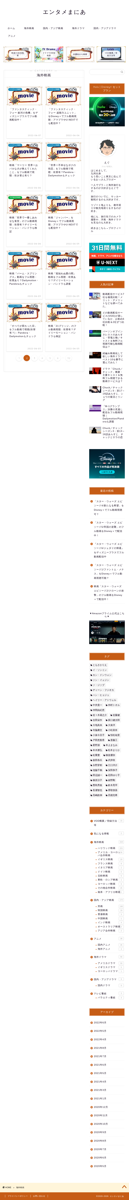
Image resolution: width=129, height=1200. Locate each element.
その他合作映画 (110, 888)
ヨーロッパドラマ (110, 971)
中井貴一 (97, 705)
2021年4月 (100, 1081)
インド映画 (110, 922)
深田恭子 (112, 770)
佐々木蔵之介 (100, 715)
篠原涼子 (97, 780)
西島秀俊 (97, 785)
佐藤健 (116, 715)
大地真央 (97, 725)
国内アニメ (110, 945)
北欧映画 (110, 875)
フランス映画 (110, 863)
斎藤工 (113, 740)
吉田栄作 (97, 720)
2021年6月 (100, 1065)
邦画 (110, 906)
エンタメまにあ (64, 11)
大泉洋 (111, 725)
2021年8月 (100, 1048)
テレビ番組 (108, 993)
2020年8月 (100, 1141)
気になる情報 (108, 833)
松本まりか (114, 750)
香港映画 (110, 914)
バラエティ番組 (110, 997)
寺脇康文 (97, 730)
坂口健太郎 (114, 720)
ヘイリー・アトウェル (104, 700)
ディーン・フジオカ (103, 690)
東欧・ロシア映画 (110, 879)
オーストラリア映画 (110, 926)
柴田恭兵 (97, 760)
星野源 (96, 745)
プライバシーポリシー (18, 1196)
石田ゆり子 (114, 775)
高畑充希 (112, 795)
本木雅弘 (97, 750)
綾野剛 (111, 780)
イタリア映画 (110, 867)
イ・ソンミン (100, 670)
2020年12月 (101, 1107)
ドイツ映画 (110, 871)
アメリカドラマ (110, 963)
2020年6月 (100, 1157)
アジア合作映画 (110, 930)
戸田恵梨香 (98, 740)
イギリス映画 (110, 859)
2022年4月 (100, 1039)
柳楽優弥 (110, 755)
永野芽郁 (97, 765)
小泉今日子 (98, 735)
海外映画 (29, 28)
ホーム (11, 28)
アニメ (12, 35)
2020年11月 (101, 1115)
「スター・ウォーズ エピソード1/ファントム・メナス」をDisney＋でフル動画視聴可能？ (109, 571)
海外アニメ (110, 949)
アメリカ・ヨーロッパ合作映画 (110, 854)
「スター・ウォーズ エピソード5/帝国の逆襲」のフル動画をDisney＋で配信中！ (109, 529)
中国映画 (110, 918)
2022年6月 (100, 1022)
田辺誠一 (97, 775)
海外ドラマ (78, 28)
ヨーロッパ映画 (110, 884)
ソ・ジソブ (98, 685)
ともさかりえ (100, 665)
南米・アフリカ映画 (110, 892)
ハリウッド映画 (110, 848)
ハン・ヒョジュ (101, 695)
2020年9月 (100, 1132)
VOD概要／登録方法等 (108, 823)
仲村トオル (114, 705)
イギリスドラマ (110, 967)
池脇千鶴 (97, 770)
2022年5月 (100, 1031)
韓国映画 (110, 910)
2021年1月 (100, 1098)
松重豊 (96, 755)
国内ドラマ (110, 985)
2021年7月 (100, 1056)
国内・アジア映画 (53, 28)
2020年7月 (100, 1149)
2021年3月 (100, 1090)
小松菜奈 (112, 730)
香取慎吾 (112, 790)
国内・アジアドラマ (105, 28)
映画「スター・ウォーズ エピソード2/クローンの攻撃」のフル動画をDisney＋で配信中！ (109, 593)
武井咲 (111, 760)
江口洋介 (112, 765)
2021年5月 (100, 1073)
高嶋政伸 (97, 795)
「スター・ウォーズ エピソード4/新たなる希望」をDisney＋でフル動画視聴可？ (109, 508)
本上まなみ (111, 745)
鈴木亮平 (112, 785)
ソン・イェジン (101, 680)
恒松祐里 (115, 735)
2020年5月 (100, 1166)
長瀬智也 (97, 790)
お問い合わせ (39, 1196)
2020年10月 (101, 1124)
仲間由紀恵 (98, 710)
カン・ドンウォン (102, 675)
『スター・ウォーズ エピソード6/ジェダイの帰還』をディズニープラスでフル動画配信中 (109, 550)
